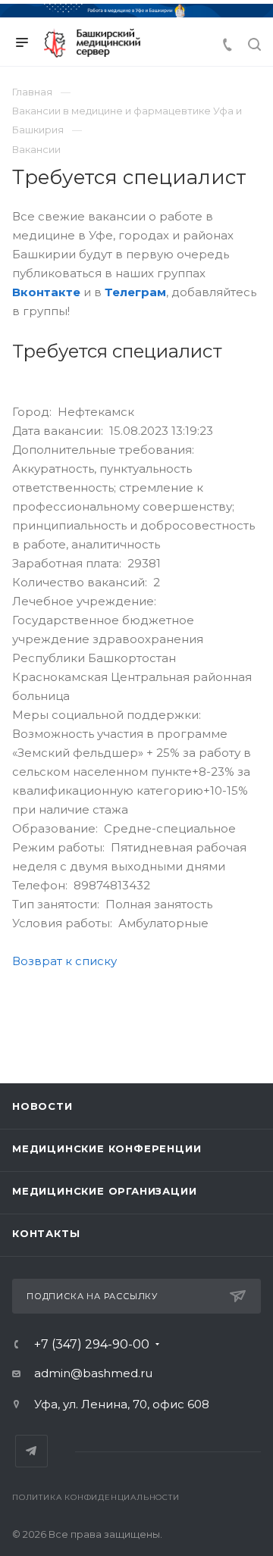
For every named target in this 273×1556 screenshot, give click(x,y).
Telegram (31, 1451)
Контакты (46, 1233)
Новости (42, 1106)
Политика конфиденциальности (96, 1497)
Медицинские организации (104, 1191)
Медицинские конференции (106, 1148)
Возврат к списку (64, 961)
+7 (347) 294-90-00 (91, 1345)
